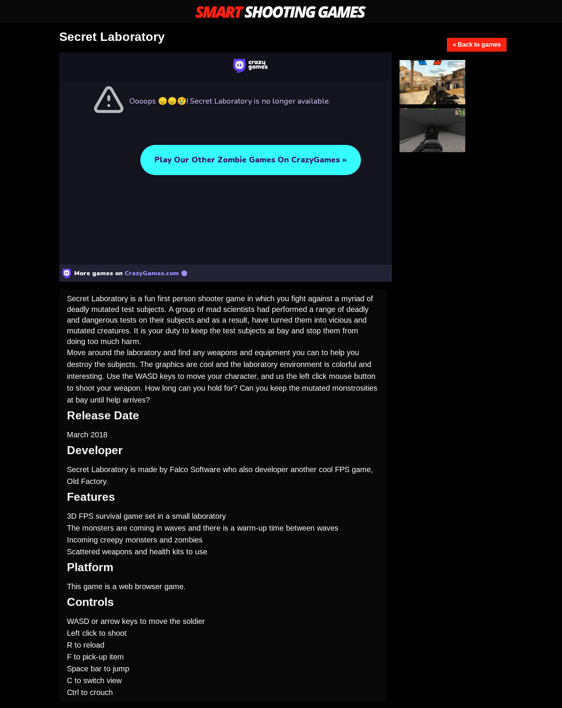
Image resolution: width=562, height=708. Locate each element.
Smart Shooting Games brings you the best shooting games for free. (281, 12)
